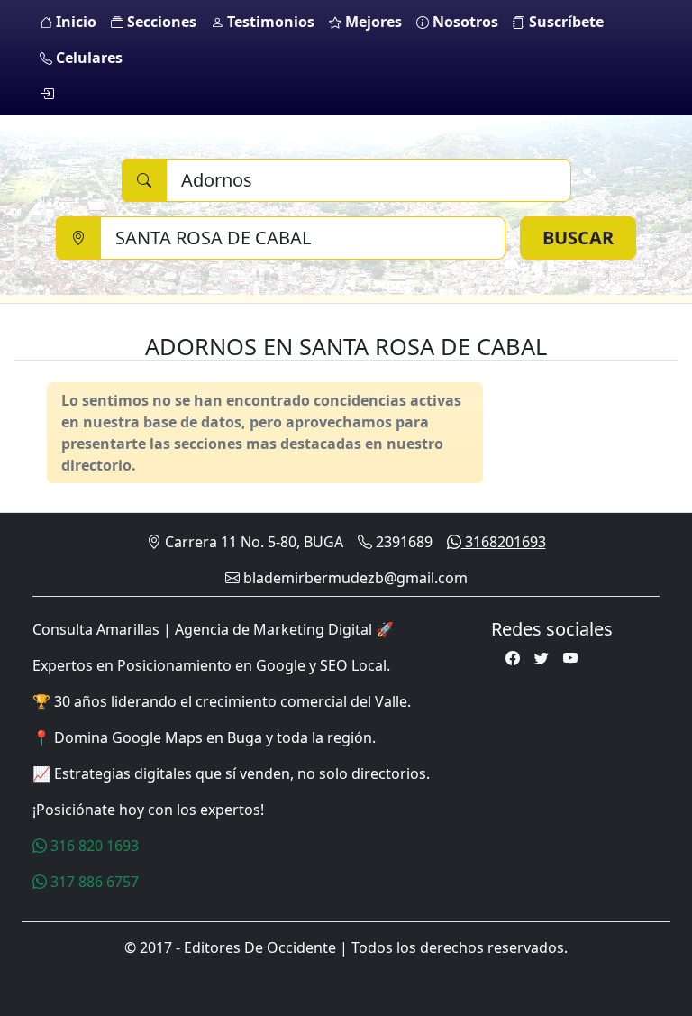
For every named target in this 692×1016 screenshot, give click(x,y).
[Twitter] (541, 658)
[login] (46, 94)
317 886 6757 (93, 882)
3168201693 (503, 542)
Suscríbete (564, 22)
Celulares (87, 58)
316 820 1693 (93, 846)
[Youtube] (570, 658)
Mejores (371, 22)
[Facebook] (512, 658)
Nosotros (463, 22)
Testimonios (268, 22)
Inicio (74, 22)
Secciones (159, 22)
